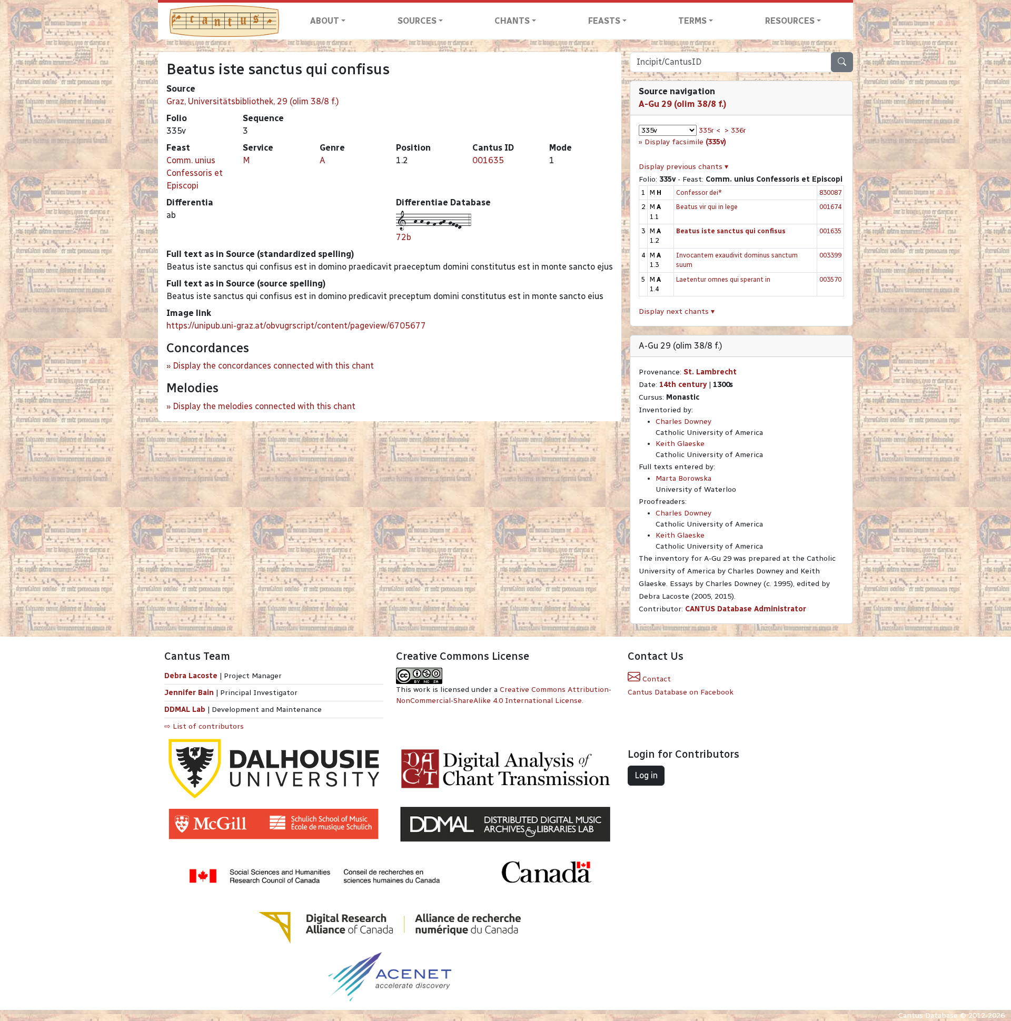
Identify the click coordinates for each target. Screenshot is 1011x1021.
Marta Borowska (683, 478)
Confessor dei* (699, 192)
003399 (830, 255)
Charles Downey (683, 421)
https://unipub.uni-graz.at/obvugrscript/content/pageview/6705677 (296, 326)
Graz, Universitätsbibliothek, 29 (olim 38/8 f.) (252, 101)
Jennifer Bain (190, 692)
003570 (830, 279)
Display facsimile (685, 141)
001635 (488, 160)
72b (403, 237)
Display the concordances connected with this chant (273, 366)
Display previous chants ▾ (683, 166)
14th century (683, 384)
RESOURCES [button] (790, 21)
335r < (709, 130)
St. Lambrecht (710, 372)
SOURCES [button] (417, 21)
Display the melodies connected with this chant (264, 406)
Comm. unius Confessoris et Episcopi (194, 173)
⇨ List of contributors (204, 726)
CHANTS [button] (512, 21)
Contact (655, 679)
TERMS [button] (692, 21)
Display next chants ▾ (677, 311)
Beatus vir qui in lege (707, 207)
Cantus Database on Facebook (681, 692)
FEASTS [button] (604, 21)
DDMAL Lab (184, 709)
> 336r (735, 130)
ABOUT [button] (324, 21)
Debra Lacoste (190, 675)
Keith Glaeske (680, 443)
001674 (830, 207)
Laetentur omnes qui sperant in (723, 279)
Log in (646, 775)
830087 (830, 192)
